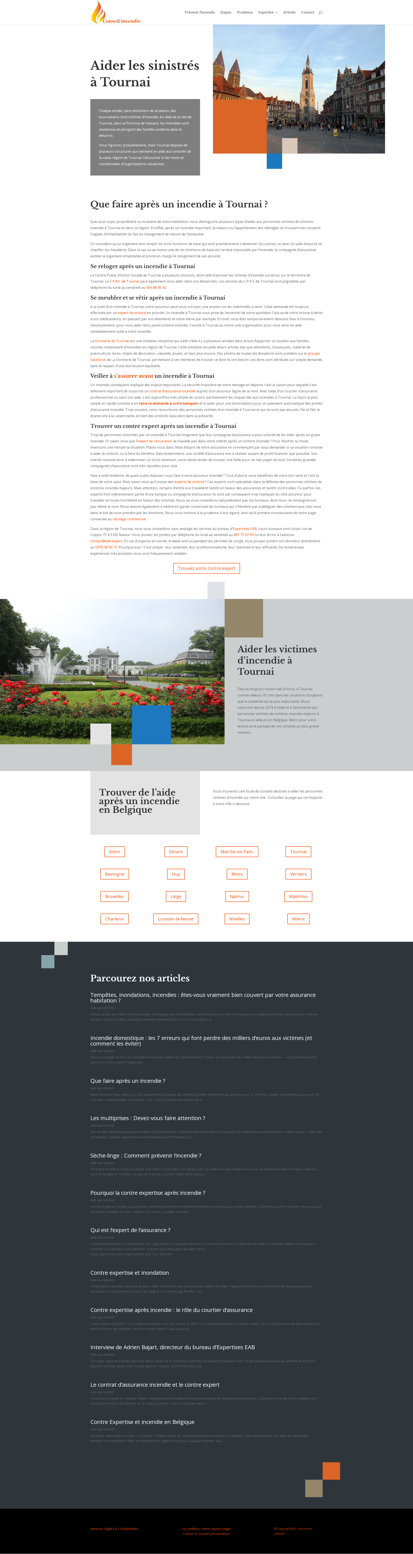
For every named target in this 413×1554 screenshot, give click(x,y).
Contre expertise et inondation (129, 1272)
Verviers (298, 874)
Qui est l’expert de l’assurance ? (130, 1230)
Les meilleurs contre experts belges (206, 1529)
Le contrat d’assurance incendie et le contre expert (155, 1384)
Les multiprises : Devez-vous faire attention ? (147, 1118)
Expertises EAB (245, 528)
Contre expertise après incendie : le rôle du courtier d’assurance (171, 1310)
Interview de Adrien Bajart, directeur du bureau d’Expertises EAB (172, 1347)
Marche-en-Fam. (237, 852)
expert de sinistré (132, 312)
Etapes (225, 13)
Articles (290, 13)
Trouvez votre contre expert (206, 568)
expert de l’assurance (154, 441)
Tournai (298, 852)
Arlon (114, 852)
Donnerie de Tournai (112, 341)
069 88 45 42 (156, 287)
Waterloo (298, 896)
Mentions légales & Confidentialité (114, 1529)
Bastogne (114, 874)
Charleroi (114, 919)
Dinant (176, 852)
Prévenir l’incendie (200, 13)
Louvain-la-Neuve (176, 919)
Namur (237, 896)
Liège (176, 896)
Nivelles (237, 919)
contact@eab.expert (106, 541)
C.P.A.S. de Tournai (124, 281)
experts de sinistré (189, 481)
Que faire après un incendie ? (127, 1081)
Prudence (245, 13)
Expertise (266, 13)
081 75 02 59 (244, 534)
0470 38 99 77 (106, 547)
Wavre (298, 919)
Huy (176, 874)
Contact (307, 13)
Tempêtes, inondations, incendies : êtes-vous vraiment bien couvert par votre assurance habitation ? (203, 997)
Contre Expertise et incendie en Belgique (142, 1422)
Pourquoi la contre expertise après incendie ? (147, 1193)
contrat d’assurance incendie (172, 391)
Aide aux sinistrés (102, 1008)
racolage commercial (129, 519)
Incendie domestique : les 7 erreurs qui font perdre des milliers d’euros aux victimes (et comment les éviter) (201, 1040)
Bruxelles (114, 896)
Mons (237, 874)
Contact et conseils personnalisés (206, 1534)
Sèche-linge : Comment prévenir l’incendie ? (145, 1155)
